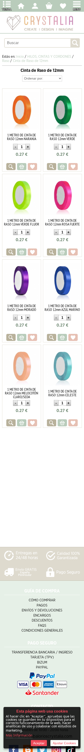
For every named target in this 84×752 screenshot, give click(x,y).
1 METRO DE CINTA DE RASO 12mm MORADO (21, 307)
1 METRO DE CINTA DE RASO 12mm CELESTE (62, 393)
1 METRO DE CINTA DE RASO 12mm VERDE (62, 137)
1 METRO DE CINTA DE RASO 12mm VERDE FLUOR (21, 222)
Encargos (42, 615)
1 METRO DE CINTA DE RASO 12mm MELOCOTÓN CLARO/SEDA (21, 393)
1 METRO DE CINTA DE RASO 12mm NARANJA (21, 137)
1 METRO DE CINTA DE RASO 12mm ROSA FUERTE (62, 222)
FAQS (42, 625)
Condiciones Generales (42, 630)
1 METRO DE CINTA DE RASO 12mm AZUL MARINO (62, 307)
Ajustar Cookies (64, 743)
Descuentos (42, 620)
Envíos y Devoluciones (42, 610)
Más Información (19, 735)
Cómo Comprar (42, 600)
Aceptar (39, 743)
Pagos (42, 605)
